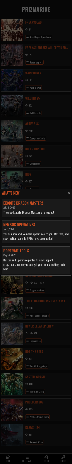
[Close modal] (68, 192)
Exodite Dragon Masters (26, 212)
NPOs (30, 238)
